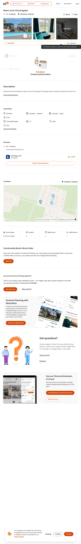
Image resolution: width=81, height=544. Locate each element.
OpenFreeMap (46, 219)
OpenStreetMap (69, 219)
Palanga (31, 14)
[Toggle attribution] (75, 219)
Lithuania (23, 14)
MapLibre (38, 219)
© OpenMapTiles (54, 219)
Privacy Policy (19, 537)
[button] (58, 3)
